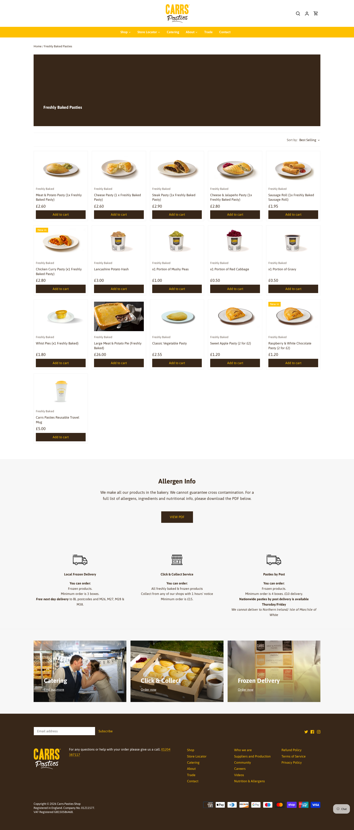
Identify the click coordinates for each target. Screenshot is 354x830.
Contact (192, 781)
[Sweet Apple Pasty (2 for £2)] (235, 316)
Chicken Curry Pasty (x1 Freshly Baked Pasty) (59, 268)
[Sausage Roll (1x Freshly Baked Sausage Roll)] (293, 168)
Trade (191, 775)
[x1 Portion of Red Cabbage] (235, 242)
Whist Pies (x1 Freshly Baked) (57, 340)
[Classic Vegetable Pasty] (177, 316)
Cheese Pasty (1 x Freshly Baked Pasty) (117, 194)
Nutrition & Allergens (249, 781)
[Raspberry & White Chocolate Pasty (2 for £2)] (293, 316)
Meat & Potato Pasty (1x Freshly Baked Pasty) (59, 194)
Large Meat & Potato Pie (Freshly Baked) (118, 342)
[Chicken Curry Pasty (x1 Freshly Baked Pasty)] (61, 242)
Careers (240, 768)
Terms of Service (293, 756)
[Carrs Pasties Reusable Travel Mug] (61, 390)
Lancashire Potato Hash (111, 266)
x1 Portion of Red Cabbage (229, 266)
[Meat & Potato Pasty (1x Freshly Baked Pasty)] (61, 168)
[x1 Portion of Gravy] (293, 242)
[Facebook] (312, 731)
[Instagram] (318, 731)
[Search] (297, 13)
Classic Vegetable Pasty (169, 340)
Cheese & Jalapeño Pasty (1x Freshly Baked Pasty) (231, 194)
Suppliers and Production (252, 756)
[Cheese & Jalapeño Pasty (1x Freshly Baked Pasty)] (235, 168)
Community (242, 762)
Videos (239, 775)
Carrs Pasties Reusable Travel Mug (57, 417)
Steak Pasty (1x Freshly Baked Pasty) (173, 194)
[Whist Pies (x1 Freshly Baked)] (61, 316)
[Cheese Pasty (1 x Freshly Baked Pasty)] (119, 168)
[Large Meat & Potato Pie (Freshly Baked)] (119, 316)
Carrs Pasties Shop (69, 803)
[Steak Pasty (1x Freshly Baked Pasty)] (177, 168)
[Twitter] (306, 731)
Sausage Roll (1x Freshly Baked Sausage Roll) (291, 194)
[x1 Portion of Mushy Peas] (177, 242)
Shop (190, 750)
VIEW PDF (177, 517)
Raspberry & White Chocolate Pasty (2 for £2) (289, 342)
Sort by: (292, 140)
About (191, 768)
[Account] (306, 13)
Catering (193, 762)
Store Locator (196, 756)
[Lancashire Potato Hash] (119, 242)
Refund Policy (291, 750)
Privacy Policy (291, 762)
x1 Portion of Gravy (282, 266)
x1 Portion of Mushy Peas (170, 266)
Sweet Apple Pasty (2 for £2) (230, 340)
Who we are (243, 750)
